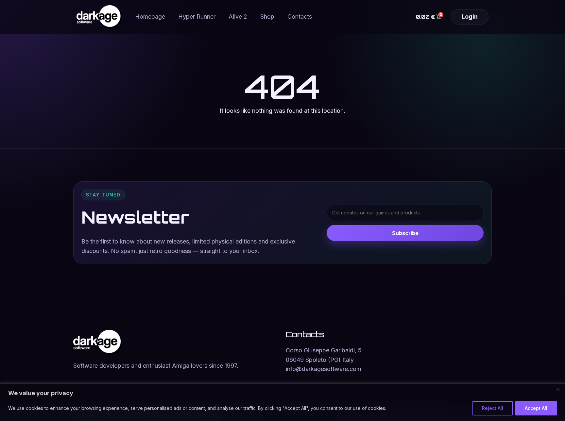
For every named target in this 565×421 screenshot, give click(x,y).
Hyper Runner (196, 16)
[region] (282, 402)
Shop (267, 16)
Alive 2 (238, 16)
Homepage (150, 16)
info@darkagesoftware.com (323, 368)
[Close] (558, 389)
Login (470, 16)
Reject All (492, 408)
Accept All (536, 408)
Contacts (299, 16)
